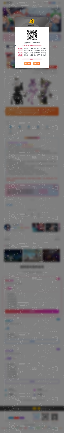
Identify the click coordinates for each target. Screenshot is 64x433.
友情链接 (36, 63)
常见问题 (27, 63)
